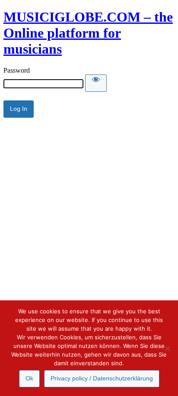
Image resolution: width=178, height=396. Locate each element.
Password (16, 70)
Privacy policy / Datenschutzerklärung (102, 378)
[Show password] (96, 83)
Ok (29, 378)
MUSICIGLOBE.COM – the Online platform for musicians (88, 33)
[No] (167, 348)
